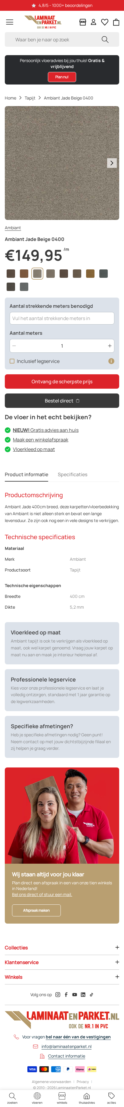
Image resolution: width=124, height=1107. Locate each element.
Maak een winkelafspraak (40, 439)
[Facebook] (66, 994)
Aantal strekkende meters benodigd (51, 306)
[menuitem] (12, 1098)
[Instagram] (57, 994)
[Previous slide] (12, 163)
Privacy (83, 1081)
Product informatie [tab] (26, 474)
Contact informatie (66, 1056)
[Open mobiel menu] (9, 22)
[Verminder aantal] (14, 346)
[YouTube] (74, 994)
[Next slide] (112, 163)
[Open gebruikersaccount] (93, 22)
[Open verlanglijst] (104, 22)
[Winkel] (82, 22)
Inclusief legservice (38, 361)
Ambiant (13, 227)
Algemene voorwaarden (51, 1081)
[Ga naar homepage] (43, 22)
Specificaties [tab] (72, 474)
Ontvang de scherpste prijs (62, 381)
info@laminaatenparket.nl (66, 1046)
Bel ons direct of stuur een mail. (42, 894)
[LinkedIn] (83, 994)
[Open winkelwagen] (116, 22)
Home (10, 98)
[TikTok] (91, 994)
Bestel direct (59, 400)
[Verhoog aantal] (110, 346)
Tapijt (30, 98)
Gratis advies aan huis (46, 430)
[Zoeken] (105, 39)
